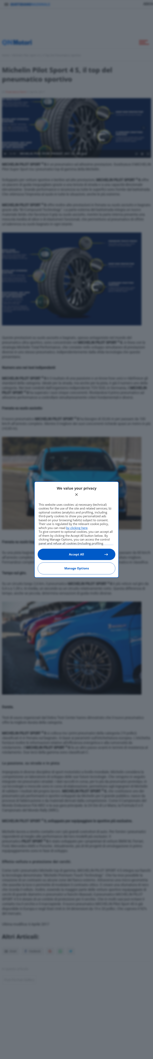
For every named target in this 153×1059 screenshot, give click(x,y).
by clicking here (76, 528)
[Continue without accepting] (76, 494)
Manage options (76, 568)
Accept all (76, 554)
